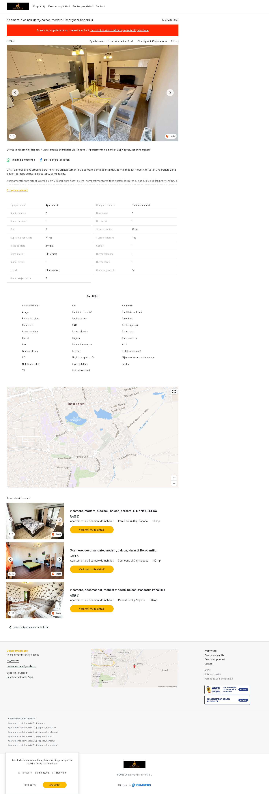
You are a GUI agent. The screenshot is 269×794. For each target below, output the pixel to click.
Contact (100, 6)
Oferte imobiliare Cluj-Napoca (23, 149)
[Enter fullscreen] (174, 391)
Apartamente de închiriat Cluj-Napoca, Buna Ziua (32, 727)
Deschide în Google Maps (20, 676)
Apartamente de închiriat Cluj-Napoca (64, 149)
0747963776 (13, 661)
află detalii (48, 760)
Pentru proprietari (83, 6)
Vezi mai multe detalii (92, 529)
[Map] (92, 437)
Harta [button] (172, 136)
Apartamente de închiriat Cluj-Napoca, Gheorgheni (33, 745)
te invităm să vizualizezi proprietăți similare (119, 30)
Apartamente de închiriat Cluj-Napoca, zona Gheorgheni (119, 149)
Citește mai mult (17, 190)
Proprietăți (39, 6)
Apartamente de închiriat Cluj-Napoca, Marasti (30, 736)
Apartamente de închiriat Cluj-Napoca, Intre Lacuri (33, 732)
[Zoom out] (174, 483)
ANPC (207, 670)
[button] (15, 92)
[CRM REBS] (141, 785)
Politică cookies (212, 674)
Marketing (61, 772)
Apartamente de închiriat (22, 718)
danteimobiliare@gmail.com (21, 666)
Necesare (27, 772)
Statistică (44, 772)
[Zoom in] (174, 477)
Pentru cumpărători (59, 6)
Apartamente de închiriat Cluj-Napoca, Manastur (31, 740)
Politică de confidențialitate (218, 678)
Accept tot (54, 784)
